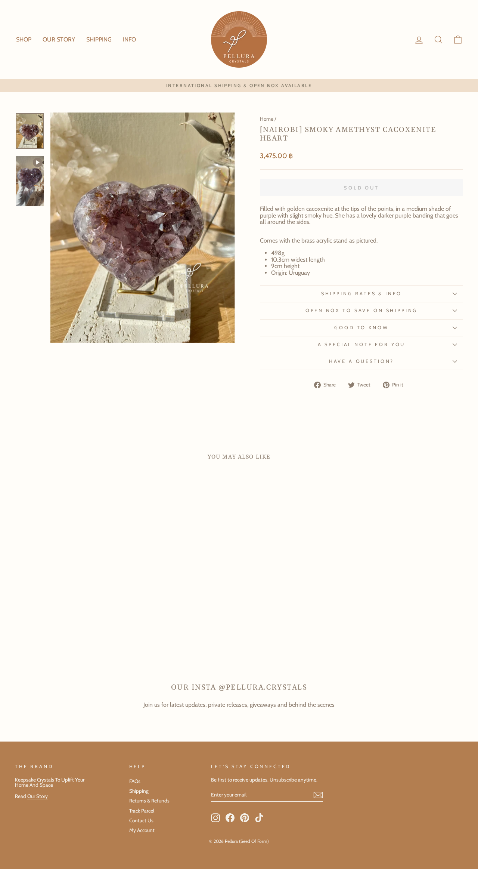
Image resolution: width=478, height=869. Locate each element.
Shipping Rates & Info (361, 293)
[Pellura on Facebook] (230, 817)
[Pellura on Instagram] (215, 817)
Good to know (361, 327)
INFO (129, 39)
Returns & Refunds (149, 801)
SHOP (23, 39)
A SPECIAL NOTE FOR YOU (361, 344)
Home (266, 119)
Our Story (37, 796)
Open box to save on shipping (361, 310)
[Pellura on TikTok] (259, 817)
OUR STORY (59, 39)
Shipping (139, 791)
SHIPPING (99, 39)
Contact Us (141, 820)
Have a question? (361, 361)
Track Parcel (141, 811)
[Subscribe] (318, 795)
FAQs (134, 781)
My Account (142, 830)
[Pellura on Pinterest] (244, 817)
